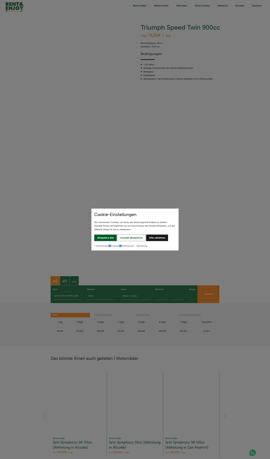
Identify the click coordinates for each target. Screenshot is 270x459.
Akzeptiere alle (105, 237)
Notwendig (102, 246)
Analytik (115, 246)
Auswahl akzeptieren (131, 237)
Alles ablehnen (157, 237)
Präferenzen (128, 246)
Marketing (142, 246)
